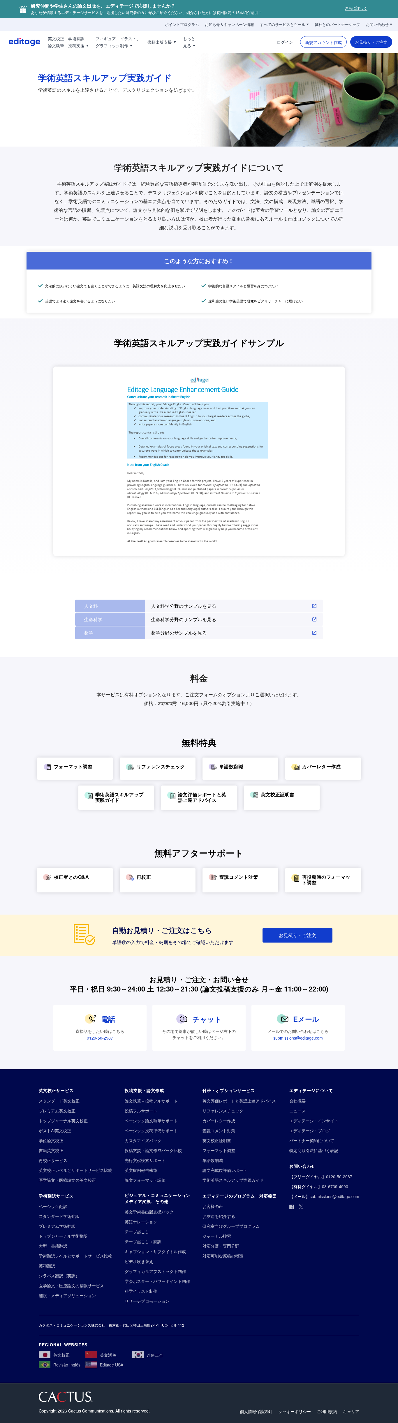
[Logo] (20, 42)
